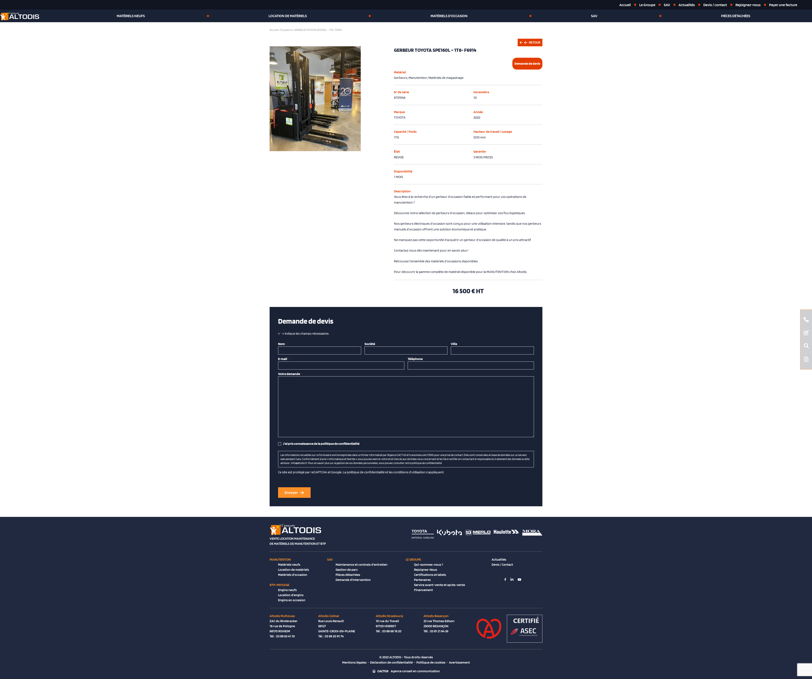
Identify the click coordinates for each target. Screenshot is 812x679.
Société (370, 344)
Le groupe (413, 559)
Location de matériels (288, 16)
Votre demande (290, 374)
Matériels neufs (131, 16)
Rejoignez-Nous (425, 570)
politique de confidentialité (366, 472)
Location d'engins (290, 595)
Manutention (280, 559)
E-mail (283, 359)
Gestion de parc (347, 570)
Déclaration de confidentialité (391, 662)
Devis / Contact (502, 565)
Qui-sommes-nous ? (428, 565)
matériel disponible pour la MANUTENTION (479, 272)
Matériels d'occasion (292, 575)
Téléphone (415, 359)
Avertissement (459, 662)
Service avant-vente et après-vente (439, 585)
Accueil (625, 5)
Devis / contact (715, 5)
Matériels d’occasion (449, 16)
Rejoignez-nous (748, 5)
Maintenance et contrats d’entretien (361, 565)
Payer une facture (783, 5)
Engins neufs (287, 590)
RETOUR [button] (534, 42)
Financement (423, 590)
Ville (454, 344)
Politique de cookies (430, 662)
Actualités (687, 5)
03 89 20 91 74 (334, 636)
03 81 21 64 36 (439, 631)
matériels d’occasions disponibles (454, 261)
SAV (667, 5)
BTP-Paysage (279, 585)
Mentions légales (354, 662)
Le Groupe (647, 5)
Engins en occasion (291, 600)
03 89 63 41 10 (285, 636)
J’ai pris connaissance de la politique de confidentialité (321, 444)
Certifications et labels (430, 575)
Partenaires (422, 580)
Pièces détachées (735, 16)
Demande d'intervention (353, 580)
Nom (282, 344)
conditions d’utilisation (409, 472)
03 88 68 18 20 (391, 631)
